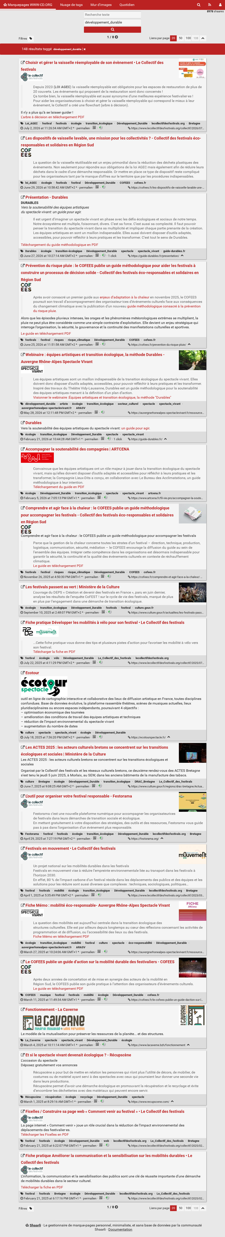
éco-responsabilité (140, 943)
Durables (30, 251)
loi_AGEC (31, 182)
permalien (57, 128)
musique (45, 995)
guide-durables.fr (174, 251)
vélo (56, 658)
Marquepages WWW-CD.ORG (29, 5)
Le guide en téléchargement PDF (46, 333)
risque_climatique (79, 339)
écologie (76, 123)
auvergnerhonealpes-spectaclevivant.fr (47, 408)
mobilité (59, 890)
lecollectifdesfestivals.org (168, 123)
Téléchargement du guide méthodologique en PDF (59, 245)
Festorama (32, 834)
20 (173, 38)
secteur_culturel (128, 403)
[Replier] (182, 255)
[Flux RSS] (210, 5)
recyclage (86, 1097)
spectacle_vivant (148, 251)
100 (188, 38)
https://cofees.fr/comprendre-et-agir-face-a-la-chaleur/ (165, 577)
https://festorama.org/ (145, 838)
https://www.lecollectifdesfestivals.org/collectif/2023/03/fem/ (170, 895)
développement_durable (67, 49)
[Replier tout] (203, 38)
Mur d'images (101, 5)
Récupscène (33, 1097)
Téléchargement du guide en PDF (58, 487)
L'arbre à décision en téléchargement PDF (52, 117)
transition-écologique (69, 251)
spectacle (127, 251)
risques (59, 339)
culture (29, 732)
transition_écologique (99, 123)
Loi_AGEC (31, 123)
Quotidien (127, 5)
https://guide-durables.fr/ (147, 439)
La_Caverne (32, 1040)
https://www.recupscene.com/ (150, 1101)
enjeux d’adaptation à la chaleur (124, 297)
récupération (53, 1097)
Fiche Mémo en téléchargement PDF (61, 936)
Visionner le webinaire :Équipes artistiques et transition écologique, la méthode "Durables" (102, 397)
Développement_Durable (132, 123)
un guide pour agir (135, 428)
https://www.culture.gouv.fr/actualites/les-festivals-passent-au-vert (173, 612)
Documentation (120, 1229)
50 (180, 38)
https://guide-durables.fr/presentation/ (155, 256)
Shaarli (35, 1225)
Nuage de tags (71, 5)
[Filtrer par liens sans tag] (31, 39)
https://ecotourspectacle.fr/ (148, 737)
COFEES (125, 182)
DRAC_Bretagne (145, 781)
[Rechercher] (199, 5)
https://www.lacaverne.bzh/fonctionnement (158, 1045)
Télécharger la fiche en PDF (54, 652)
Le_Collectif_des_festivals (114, 658)
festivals (61, 123)
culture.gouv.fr (144, 607)
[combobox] (112, 22)
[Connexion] (220, 5)
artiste (64, 403)
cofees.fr (140, 182)
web (106, 1141)
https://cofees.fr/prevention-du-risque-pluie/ (159, 344)
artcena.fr (154, 493)
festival (47, 123)
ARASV (80, 408)
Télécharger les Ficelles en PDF (45, 1134)
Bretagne (194, 123)
